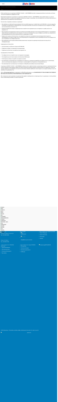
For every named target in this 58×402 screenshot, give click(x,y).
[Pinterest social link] (30, 1)
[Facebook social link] (26, 1)
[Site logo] (25, 3)
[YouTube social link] (29, 1)
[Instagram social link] (27, 1)
